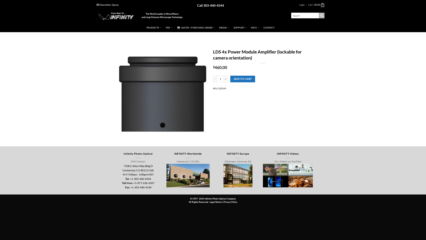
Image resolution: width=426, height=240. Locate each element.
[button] (302, 5)
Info (254, 27)
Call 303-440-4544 (210, 5)
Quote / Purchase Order (196, 27)
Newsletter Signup (109, 4)
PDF (168, 27)
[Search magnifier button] (321, 15)
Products (152, 27)
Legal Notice (216, 202)
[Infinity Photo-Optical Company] (117, 15)
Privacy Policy (230, 202)
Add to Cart (243, 78)
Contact (269, 27)
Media (223, 27)
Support (238, 27)
